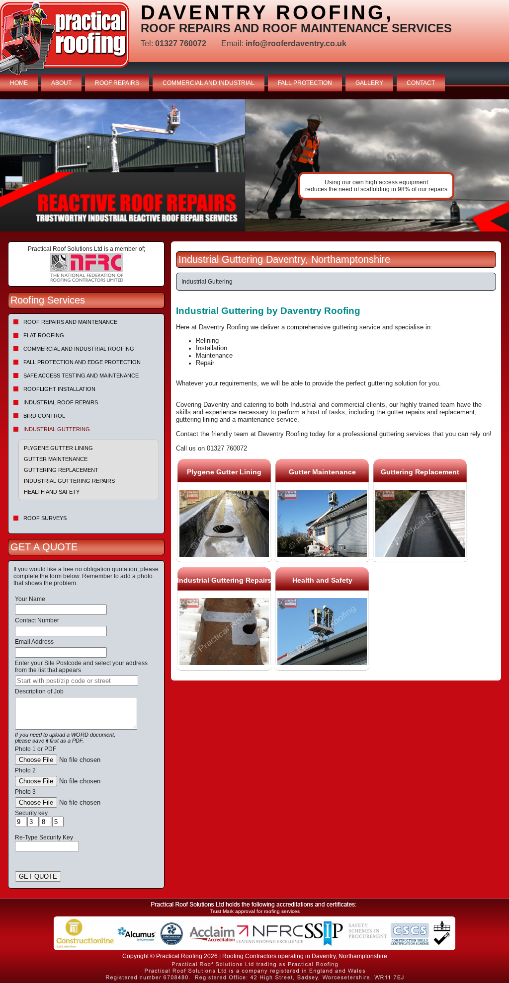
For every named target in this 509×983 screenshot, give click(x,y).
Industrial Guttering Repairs (69, 481)
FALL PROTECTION (305, 82)
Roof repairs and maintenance (70, 322)
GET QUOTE (38, 876)
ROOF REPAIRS (117, 82)
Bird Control (44, 416)
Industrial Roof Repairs (60, 402)
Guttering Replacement (61, 470)
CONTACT (421, 82)
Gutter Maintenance (55, 459)
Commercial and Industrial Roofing (78, 349)
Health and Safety (52, 492)
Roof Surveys (45, 518)
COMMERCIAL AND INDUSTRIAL (208, 82)
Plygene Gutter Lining (58, 448)
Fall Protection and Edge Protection (82, 362)
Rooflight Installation (59, 389)
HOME (19, 82)
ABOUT (61, 82)
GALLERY (369, 82)
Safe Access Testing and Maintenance (81, 375)
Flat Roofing (43, 335)
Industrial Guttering (56, 429)
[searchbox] (76, 681)
